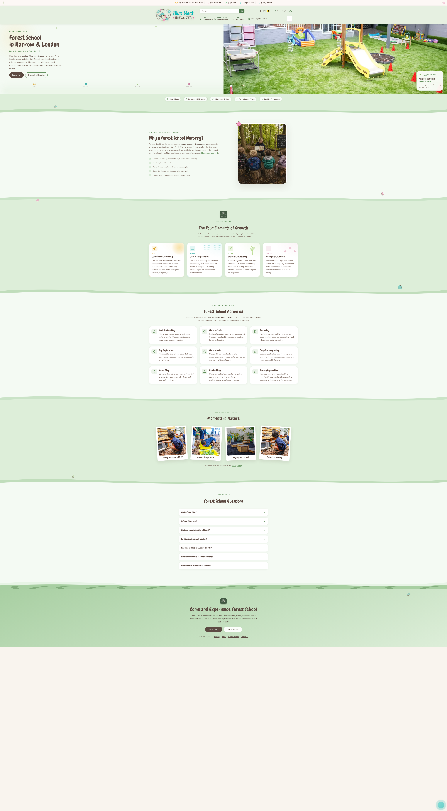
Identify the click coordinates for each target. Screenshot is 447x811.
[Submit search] (241, 11)
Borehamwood (233, 637)
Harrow (217, 637)
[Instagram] (264, 11)
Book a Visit (16, 75)
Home (11, 31)
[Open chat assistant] (441, 805)
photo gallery (237, 465)
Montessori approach (209, 153)
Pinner (224, 637)
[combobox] (219, 11)
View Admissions (233, 629)
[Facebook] (260, 11)
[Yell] (268, 11)
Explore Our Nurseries (36, 75)
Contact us (244, 637)
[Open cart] (290, 11)
